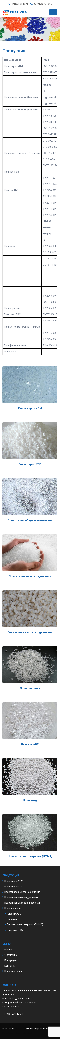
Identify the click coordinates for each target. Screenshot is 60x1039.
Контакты (9, 965)
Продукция (10, 960)
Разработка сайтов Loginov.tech (17, 1033)
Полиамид (12, 919)
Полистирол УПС (13, 886)
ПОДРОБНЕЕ (30, 391)
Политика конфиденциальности (39, 1029)
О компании (11, 955)
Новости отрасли (13, 971)
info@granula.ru (20, 4)
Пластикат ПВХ (15, 930)
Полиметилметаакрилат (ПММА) (25, 924)
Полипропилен (12, 908)
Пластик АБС (14, 913)
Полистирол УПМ (13, 881)
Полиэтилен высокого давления (22, 902)
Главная (8, 949)
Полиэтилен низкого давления (21, 897)
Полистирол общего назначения (22, 892)
